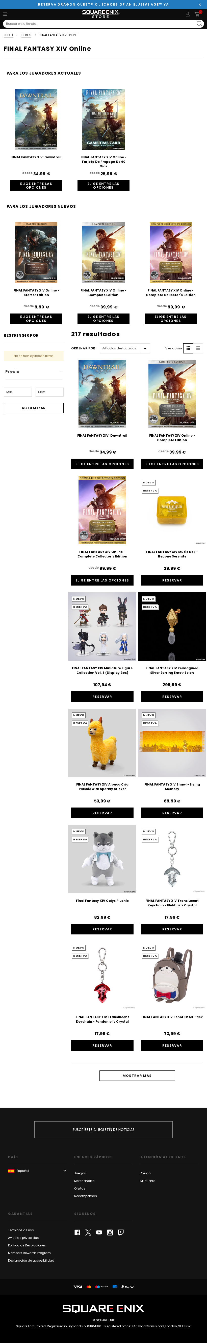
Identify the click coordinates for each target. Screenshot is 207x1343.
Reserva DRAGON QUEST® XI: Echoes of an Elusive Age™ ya (103, 4)
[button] (188, 348)
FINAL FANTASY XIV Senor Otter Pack (172, 1017)
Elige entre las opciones (36, 185)
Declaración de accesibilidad (31, 1260)
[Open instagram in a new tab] (110, 1232)
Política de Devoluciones (27, 1245)
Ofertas (79, 1188)
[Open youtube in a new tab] (99, 1232)
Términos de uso (21, 1230)
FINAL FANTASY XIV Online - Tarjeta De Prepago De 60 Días (103, 161)
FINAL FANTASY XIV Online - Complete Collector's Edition (171, 292)
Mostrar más (137, 1075)
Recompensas (85, 1196)
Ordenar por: (83, 348)
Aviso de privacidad (23, 1238)
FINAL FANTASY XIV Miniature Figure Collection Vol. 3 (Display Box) (102, 670)
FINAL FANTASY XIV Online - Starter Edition (36, 292)
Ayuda (145, 1173)
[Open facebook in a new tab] (77, 1232)
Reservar (172, 580)
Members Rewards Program (29, 1253)
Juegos (80, 1173)
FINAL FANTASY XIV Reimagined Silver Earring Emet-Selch (172, 670)
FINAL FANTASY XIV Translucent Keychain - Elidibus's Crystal (172, 903)
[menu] (5, 14)
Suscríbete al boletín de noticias (103, 1129)
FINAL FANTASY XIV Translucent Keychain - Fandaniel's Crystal (102, 1019)
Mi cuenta (148, 1181)
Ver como (173, 348)
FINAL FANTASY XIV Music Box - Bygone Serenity (172, 554)
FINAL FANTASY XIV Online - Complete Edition (103, 292)
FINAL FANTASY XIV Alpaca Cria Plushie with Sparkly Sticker (102, 786)
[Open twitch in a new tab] (121, 1232)
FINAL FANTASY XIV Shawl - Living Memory (172, 786)
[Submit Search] (199, 24)
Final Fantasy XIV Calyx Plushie (102, 901)
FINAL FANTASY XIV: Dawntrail (36, 157)
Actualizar (34, 408)
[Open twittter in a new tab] (88, 1232)
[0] (197, 14)
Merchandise (84, 1181)
